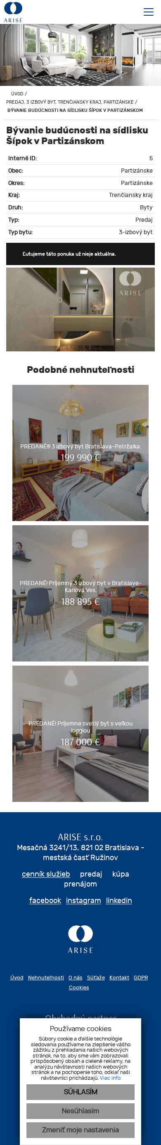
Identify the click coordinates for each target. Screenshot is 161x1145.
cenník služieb (46, 874)
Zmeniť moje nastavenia (80, 1130)
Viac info (110, 1078)
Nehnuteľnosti (46, 977)
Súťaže (96, 977)
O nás (76, 977)
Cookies (79, 987)
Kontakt (119, 977)
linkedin (119, 900)
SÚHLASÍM (80, 1092)
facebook (45, 900)
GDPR (141, 977)
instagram (83, 900)
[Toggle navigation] (145, 12)
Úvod (17, 94)
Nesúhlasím (80, 1111)
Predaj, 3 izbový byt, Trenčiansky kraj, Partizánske (70, 102)
